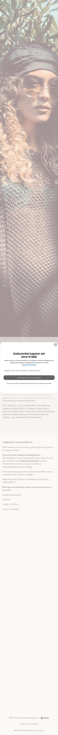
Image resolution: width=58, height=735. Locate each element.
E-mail (5, 367)
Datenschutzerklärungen (29, 364)
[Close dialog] (55, 344)
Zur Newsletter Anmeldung (29, 377)
